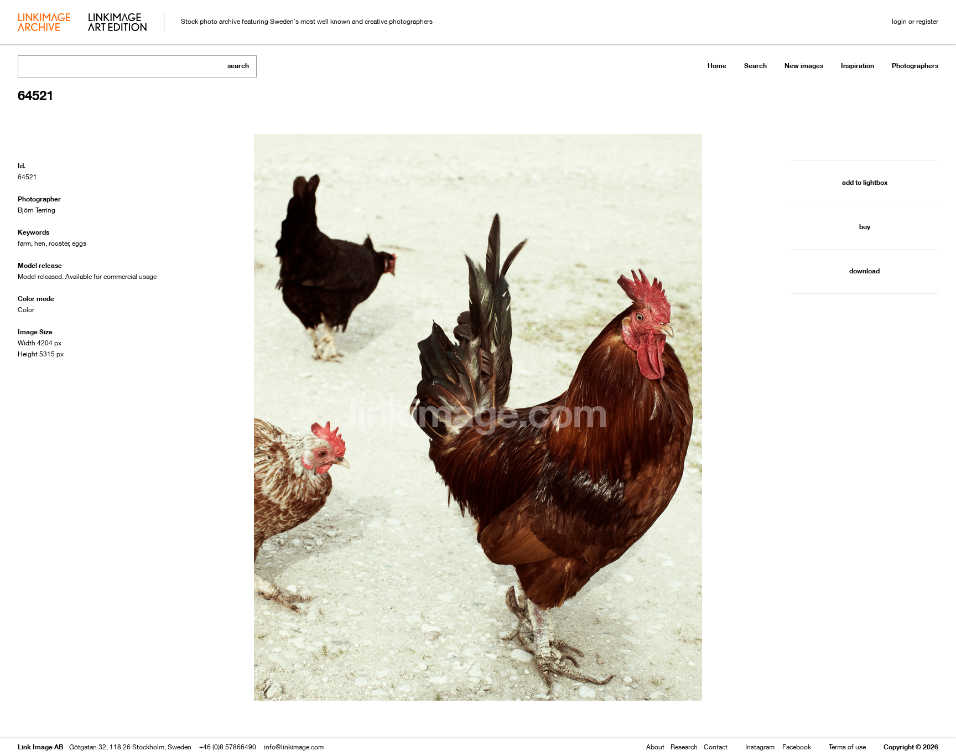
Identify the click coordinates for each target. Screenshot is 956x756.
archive (44, 23)
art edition (117, 23)
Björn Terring (36, 210)
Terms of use (847, 747)
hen (39, 243)
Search (755, 65)
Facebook (796, 747)
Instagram (760, 747)
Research (684, 747)
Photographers (915, 65)
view (75, 716)
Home (717, 65)
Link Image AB (40, 747)
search (238, 65)
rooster (59, 243)
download (864, 271)
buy (864, 226)
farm (24, 243)
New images (803, 65)
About (655, 747)
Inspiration (857, 65)
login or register (915, 21)
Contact (716, 747)
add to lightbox (864, 182)
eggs (79, 243)
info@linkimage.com (294, 747)
